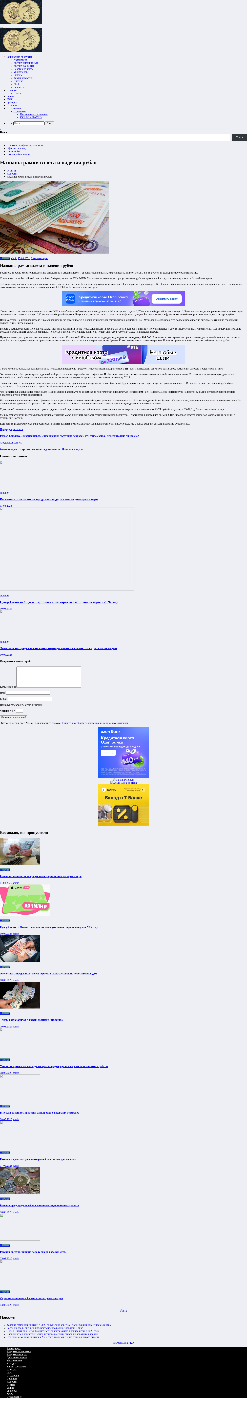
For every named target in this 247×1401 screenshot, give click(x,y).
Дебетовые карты (23, 68)
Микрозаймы (21, 71)
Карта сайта (13, 151)
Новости (12, 90)
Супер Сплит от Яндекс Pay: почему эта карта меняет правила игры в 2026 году (59, 602)
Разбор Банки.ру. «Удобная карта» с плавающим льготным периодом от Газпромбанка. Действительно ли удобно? (69, 435)
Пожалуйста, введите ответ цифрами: (21, 704)
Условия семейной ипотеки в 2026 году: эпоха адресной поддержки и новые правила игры (59, 1324)
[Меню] (1, 27)
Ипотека (18, 81)
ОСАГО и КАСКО (31, 117)
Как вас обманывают (19, 154)
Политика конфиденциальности (25, 145)
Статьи (17, 93)
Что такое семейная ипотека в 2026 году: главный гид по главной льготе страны (53, 1337)
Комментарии (8, 686)
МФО (10, 99)
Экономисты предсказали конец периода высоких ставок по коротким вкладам (58, 648)
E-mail (4, 698)
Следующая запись (11, 442)
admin (14, 258)
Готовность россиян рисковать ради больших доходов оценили (38, 1159)
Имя (3, 692)
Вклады (17, 74)
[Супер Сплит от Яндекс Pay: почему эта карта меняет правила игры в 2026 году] (67, 589)
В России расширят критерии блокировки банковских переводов (39, 1112)
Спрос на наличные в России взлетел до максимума (31, 1298)
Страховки (19, 111)
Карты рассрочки (23, 78)
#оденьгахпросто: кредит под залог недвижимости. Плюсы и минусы (41, 449)
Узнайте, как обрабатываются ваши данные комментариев (95, 723)
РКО (16, 84)
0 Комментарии (39, 258)
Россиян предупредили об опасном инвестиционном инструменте (39, 1205)
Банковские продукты (19, 56)
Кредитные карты (23, 65)
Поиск (4, 132)
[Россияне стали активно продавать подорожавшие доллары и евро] (20, 487)
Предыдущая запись (11, 429)
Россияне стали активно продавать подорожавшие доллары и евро (49, 499)
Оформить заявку (17, 148)
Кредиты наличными (25, 62)
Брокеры (12, 102)
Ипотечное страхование (34, 114)
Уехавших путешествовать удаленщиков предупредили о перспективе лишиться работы (54, 1066)
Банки (10, 96)
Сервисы (18, 87)
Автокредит (20, 59)
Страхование (14, 108)
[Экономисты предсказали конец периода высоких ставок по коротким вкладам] (20, 636)
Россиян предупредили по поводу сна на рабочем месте (33, 1251)
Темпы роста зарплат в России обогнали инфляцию (31, 1019)
